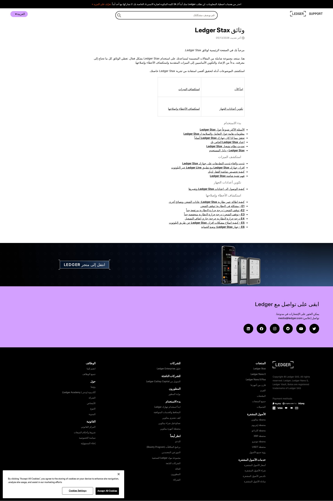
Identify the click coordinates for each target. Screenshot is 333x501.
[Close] (118, 474)
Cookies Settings (77, 490)
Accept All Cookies (107, 491)
